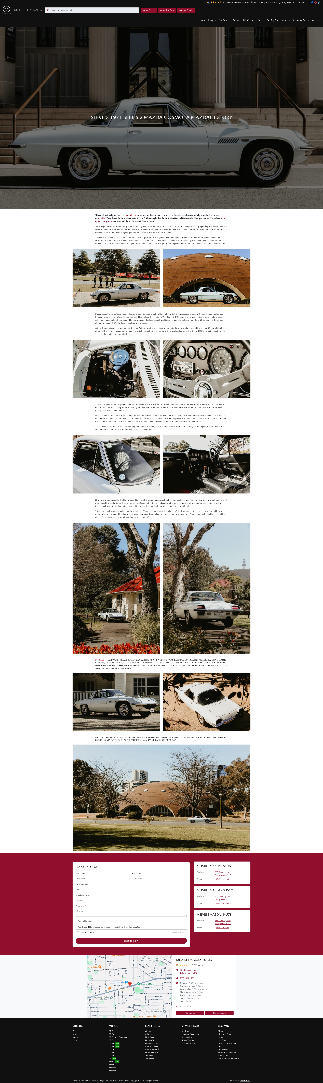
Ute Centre (223, 1040)
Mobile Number (83, 895)
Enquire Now (131, 940)
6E (110, 1058)
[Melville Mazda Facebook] (312, 2)
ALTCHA (182, 933)
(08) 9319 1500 (289, 2)
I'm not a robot (87, 932)
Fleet (260, 20)
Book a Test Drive (166, 10)
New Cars (149, 1037)
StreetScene (131, 215)
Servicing (185, 1031)
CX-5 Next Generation (119, 1037)
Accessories (187, 1037)
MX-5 (111, 1064)
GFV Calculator (151, 1052)
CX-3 (111, 1031)
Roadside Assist (188, 1043)
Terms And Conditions (227, 1052)
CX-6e (111, 1043)
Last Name (137, 873)
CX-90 (111, 1055)
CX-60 (111, 1046)
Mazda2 (112, 1067)
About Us (222, 1031)
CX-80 (111, 1052)
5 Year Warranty (188, 1040)
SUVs (75, 1034)
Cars (74, 1031)
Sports (75, 1037)
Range (211, 20)
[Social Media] (319, 2)
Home (203, 20)
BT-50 (111, 1061)
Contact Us (190, 1013)
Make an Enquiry (186, 10)
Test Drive (149, 1058)
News (220, 1037)
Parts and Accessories (191, 1034)
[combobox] (92, 10)
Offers (236, 20)
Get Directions (219, 1013)
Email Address (82, 884)
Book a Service (148, 10)
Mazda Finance (151, 1046)
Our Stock (224, 20)
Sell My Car (272, 20)
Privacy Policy (224, 1055)
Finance (284, 20)
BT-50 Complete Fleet (227, 1043)
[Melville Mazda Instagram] (316, 2)
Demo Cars (150, 1040)
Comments (81, 906)
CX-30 (111, 1034)
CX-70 (111, 1049)
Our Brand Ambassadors (228, 1058)
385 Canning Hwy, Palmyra (265, 2)
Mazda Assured (152, 1049)
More (314, 20)
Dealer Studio (245, 1081)
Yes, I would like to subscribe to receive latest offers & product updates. (109, 927)
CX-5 (111, 1040)
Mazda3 (112, 1070)
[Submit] (48, 10)
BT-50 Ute (248, 20)
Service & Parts (299, 20)
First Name (81, 873)
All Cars (148, 1034)
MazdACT (102, 218)
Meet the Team (224, 1034)
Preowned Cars (151, 1043)
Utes (75, 1040)
